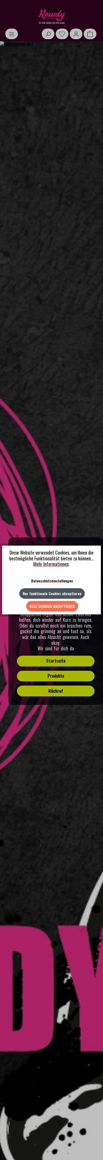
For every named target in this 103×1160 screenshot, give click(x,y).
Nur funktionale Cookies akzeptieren (52, 593)
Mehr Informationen (51, 563)
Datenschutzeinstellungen (52, 580)
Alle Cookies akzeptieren (52, 606)
